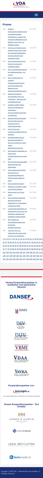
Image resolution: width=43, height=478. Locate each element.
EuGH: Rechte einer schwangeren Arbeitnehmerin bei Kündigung (17, 132)
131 (20, 256)
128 (10, 256)
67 (42, 246)
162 (40, 259)
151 (4, 259)
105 (17, 252)
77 (6, 249)
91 (39, 249)
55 (13, 246)
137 (40, 256)
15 (28, 239)
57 (18, 246)
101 (4, 252)
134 (30, 256)
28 (8, 242)
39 (35, 242)
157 (24, 259)
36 (27, 242)
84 (23, 249)
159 (30, 259)
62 (30, 246)
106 (20, 252)
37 (30, 242)
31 (15, 242)
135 (34, 256)
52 (6, 246)
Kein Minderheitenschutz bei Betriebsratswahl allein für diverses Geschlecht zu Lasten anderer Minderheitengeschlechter (17, 143)
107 (24, 252)
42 (42, 242)
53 (8, 246)
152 (7, 259)
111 (37, 252)
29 (11, 242)
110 (34, 252)
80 (13, 249)
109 (30, 252)
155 (17, 259)
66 (39, 246)
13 (23, 239)
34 (23, 242)
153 (10, 259)
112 (40, 252)
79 (11, 249)
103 (10, 252)
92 (42, 249)
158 (27, 259)
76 (4, 249)
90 (37, 249)
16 (31, 239)
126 (4, 256)
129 (14, 256)
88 (32, 249)
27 (6, 242)
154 (14, 259)
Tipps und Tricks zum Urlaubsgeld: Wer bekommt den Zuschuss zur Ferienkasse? (17, 233)
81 (15, 249)
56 (15, 246)
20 (40, 239)
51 (4, 246)
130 (17, 256)
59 (23, 246)
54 (11, 246)
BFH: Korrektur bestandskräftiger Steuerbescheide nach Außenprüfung (17, 164)
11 (19, 239)
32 (18, 242)
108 (27, 252)
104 (14, 252)
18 (35, 239)
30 (13, 242)
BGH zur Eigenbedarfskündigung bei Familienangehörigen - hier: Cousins (17, 72)
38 (32, 242)
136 (37, 256)
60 (25, 246)
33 (20, 242)
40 (37, 242)
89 (35, 249)
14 (26, 239)
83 (20, 249)
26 (4, 242)
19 (38, 239)
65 (37, 246)
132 (24, 256)
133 (27, 256)
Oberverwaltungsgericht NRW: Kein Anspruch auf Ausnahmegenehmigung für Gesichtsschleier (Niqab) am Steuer (17, 175)
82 (18, 249)
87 (30, 249)
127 (7, 256)
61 (27, 246)
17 (33, 239)
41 (39, 242)
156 (20, 259)
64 (35, 246)
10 (16, 239)
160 (34, 259)
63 (32, 246)
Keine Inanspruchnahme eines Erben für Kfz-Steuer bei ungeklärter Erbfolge (16, 64)
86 (27, 249)
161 (37, 259)
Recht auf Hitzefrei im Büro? (16, 183)
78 (8, 249)
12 (21, 239)
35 (25, 242)
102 (7, 252)
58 (20, 246)
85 (25, 249)
